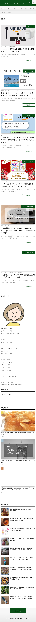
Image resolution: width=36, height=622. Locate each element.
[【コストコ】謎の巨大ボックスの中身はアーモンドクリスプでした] (5, 512)
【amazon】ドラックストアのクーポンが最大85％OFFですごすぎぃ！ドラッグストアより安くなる (18, 139)
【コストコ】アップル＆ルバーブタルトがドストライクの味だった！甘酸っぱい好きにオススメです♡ (22, 569)
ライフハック (30, 71)
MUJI (14, 46)
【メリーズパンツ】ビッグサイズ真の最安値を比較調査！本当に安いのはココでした (18, 185)
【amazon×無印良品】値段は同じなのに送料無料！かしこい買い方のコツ (17, 50)
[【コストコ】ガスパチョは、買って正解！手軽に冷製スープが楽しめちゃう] (5, 522)
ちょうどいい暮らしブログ (22, 618)
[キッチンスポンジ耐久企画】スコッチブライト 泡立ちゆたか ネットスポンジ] (5, 532)
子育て (8, 8)
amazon (31, 26)
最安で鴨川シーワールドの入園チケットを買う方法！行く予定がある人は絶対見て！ (18, 94)
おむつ (11, 181)
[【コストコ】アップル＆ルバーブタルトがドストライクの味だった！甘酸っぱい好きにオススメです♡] (5, 571)
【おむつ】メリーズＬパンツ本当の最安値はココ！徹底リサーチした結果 (18, 276)
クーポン (16, 90)
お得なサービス (29, 115)
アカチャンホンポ (17, 272)
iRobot (14, 225)
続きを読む (29, 60)
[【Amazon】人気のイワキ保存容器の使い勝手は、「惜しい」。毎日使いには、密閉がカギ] (5, 551)
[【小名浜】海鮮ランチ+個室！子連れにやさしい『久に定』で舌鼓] (5, 581)
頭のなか (4, 436)
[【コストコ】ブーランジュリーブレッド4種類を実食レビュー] (5, 542)
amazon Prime (16, 134)
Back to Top (18, 611)
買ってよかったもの (30, 8)
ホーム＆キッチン (28, 206)
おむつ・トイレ (29, 162)
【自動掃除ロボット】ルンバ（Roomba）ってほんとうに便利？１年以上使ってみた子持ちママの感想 (18, 230)
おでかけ (20, 8)
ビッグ (15, 181)
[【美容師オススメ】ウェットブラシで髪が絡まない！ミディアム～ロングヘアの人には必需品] (5, 600)
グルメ (14, 8)
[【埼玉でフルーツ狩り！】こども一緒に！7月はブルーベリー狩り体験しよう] (5, 590)
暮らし (4, 464)
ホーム (2, 8)
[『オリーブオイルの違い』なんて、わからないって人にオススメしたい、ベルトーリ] (5, 561)
